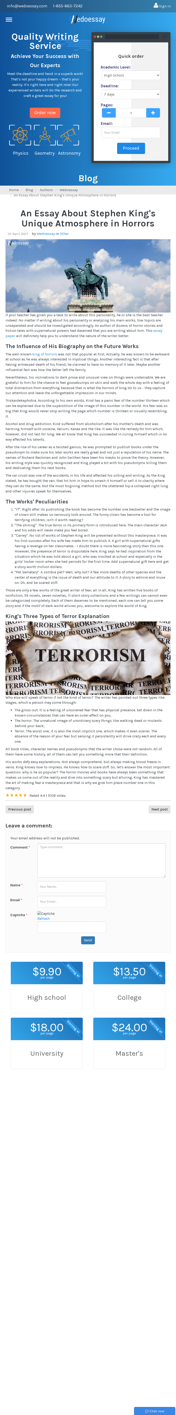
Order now (45, 112)
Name (16, 885)
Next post (159, 809)
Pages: (107, 105)
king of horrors (44, 354)
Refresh (43, 918)
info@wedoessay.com (27, 5)
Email (16, 900)
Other (64, 233)
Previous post (19, 809)
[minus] (109, 113)
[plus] (153, 113)
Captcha (19, 915)
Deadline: (110, 86)
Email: (107, 123)
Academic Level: (116, 67)
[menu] (10, 19)
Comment (20, 847)
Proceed (131, 148)
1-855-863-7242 (67, 5)
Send (88, 940)
